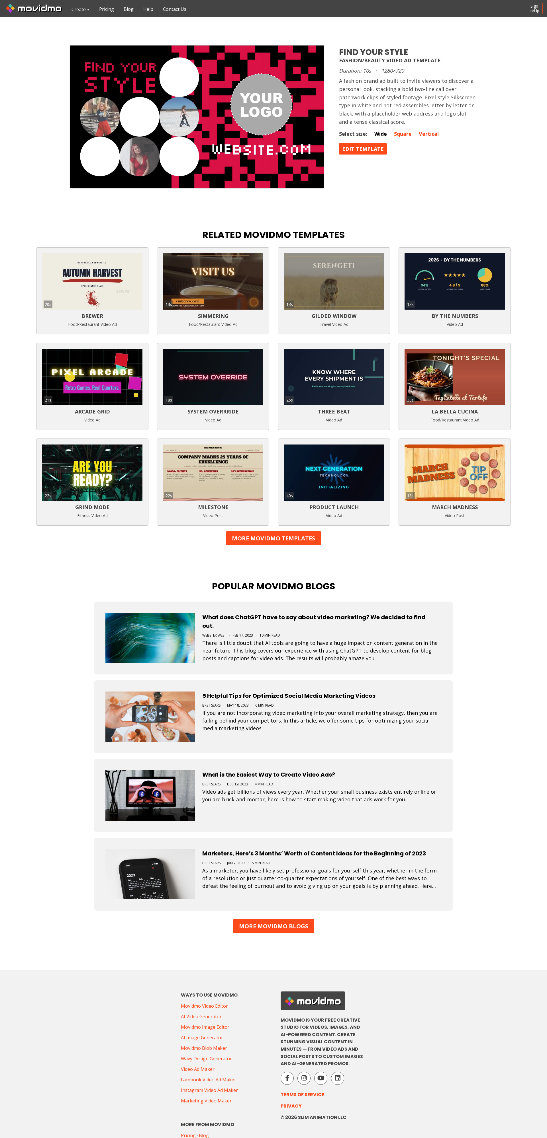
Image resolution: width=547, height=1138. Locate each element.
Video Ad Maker (198, 1069)
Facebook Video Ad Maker (208, 1080)
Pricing (106, 9)
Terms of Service (302, 1094)
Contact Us (174, 9)
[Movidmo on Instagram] (304, 1078)
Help (148, 9)
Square (403, 133)
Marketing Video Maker (206, 1101)
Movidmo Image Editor (205, 1027)
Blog (129, 9)
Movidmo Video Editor (204, 1006)
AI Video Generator (201, 1016)
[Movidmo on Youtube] (320, 1078)
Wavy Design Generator (206, 1058)
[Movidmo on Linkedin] (337, 1078)
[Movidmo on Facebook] (287, 1078)
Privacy (291, 1106)
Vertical (429, 133)
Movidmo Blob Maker (204, 1048)
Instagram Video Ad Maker (209, 1090)
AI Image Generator (202, 1037)
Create (79, 9)
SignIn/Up (534, 8)
